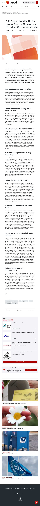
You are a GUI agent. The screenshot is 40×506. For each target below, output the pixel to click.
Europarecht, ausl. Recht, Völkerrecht (12, 301)
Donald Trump (15, 303)
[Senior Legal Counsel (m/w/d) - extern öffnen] (36, 329)
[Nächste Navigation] (39, 7)
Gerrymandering (8, 303)
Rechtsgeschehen (15, 12)
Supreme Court (25, 301)
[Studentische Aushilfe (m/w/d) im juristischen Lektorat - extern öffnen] (36, 358)
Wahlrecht (30, 301)
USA (20, 301)
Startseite (3, 12)
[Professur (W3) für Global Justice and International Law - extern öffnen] (36, 338)
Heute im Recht (8, 12)
